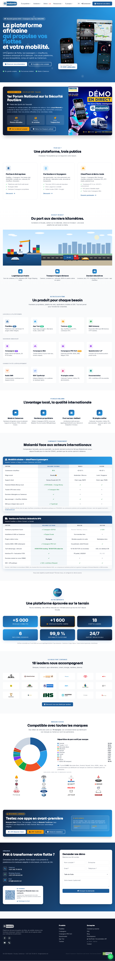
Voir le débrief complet (19, 129)
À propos (68, 4)
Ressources (57, 4)
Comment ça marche (93, 929)
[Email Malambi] (4, 943)
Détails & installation (56, 832)
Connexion (86, 4)
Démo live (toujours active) (44, 129)
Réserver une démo (103, 4)
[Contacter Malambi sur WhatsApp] (110, 956)
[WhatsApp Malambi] (9, 938)
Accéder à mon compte (41, 64)
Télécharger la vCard (24, 901)
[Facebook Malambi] (4, 938)
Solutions (36, 4)
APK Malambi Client (17, 832)
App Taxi (61, 939)
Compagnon (62, 931)
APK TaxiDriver (36, 832)
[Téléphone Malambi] (9, 943)
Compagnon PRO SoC (65, 934)
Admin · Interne (92, 941)
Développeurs (91, 936)
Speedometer (63, 936)
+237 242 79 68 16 (15, 869)
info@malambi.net (10, 509)
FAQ (88, 931)
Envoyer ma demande (87, 891)
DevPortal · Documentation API (97, 939)
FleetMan (61, 929)
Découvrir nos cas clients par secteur (58, 704)
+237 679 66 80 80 (15, 875)
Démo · (47, 4)
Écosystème (25, 4)
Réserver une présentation (16, 64)
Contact (89, 944)
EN (79, 3)
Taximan (61, 941)
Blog (88, 934)
